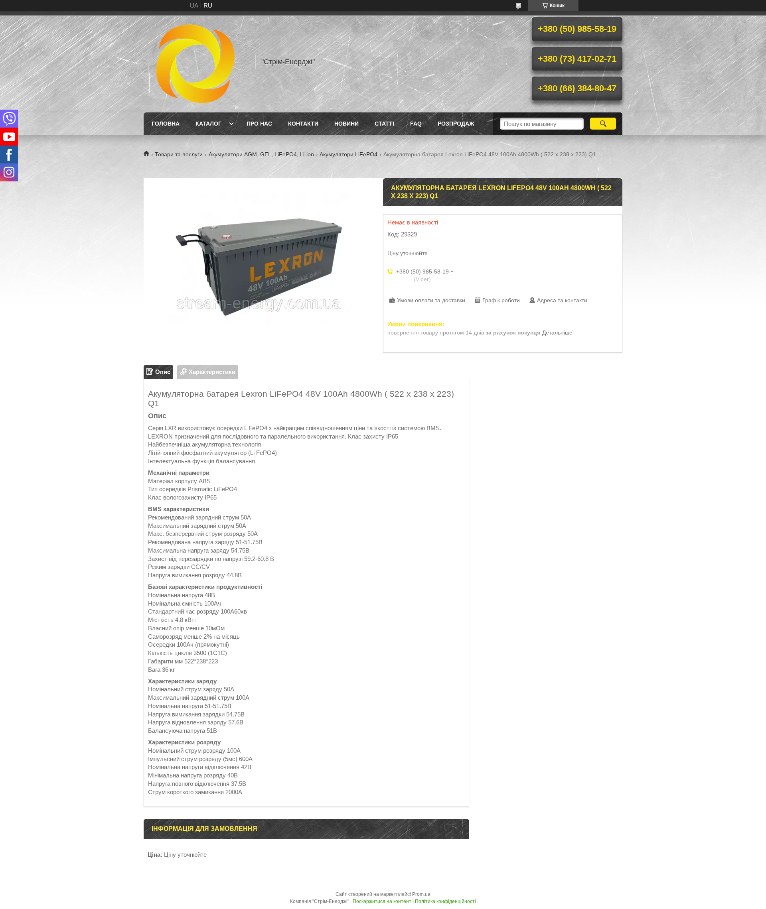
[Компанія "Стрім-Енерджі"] (195, 62)
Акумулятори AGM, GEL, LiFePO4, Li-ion (261, 154)
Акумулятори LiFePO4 (348, 154)
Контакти (303, 123)
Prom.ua (421, 894)
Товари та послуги (179, 154)
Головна (166, 123)
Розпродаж (456, 123)
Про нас (259, 123)
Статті (384, 123)
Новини (346, 123)
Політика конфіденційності (445, 901)
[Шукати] (603, 124)
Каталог (208, 123)
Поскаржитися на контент (382, 901)
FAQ (416, 123)
